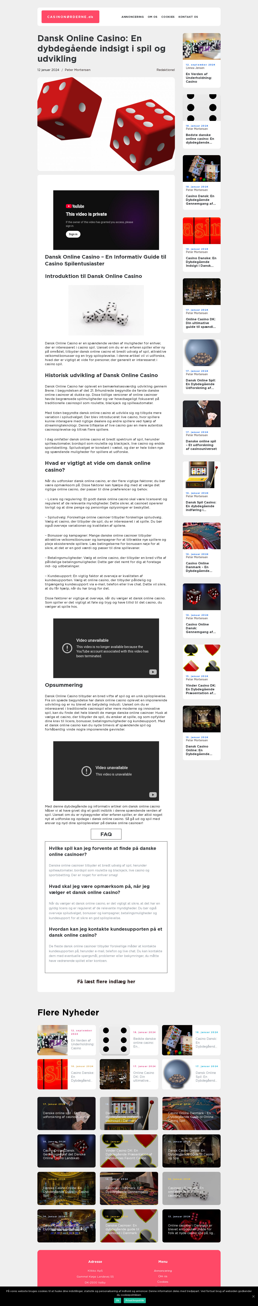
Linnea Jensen (195, 68)
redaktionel (166, 70)
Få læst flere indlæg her (106, 981)
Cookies (168, 16)
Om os (153, 16)
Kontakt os (188, 16)
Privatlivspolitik (135, 1300)
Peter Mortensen (77, 70)
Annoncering (132, 16)
